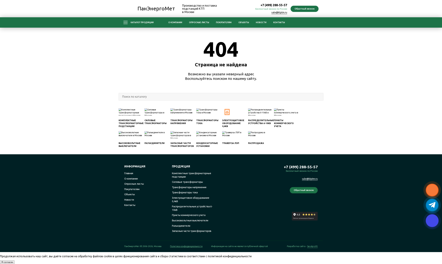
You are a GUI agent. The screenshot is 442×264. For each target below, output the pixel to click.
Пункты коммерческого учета (284, 123)
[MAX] (231, 9)
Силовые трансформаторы (187, 182)
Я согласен (7, 262)
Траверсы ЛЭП (230, 143)
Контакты (279, 22)
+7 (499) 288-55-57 (274, 5)
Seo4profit (312, 246)
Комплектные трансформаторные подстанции (131, 123)
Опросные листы (199, 22)
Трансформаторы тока (185, 192)
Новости (261, 22)
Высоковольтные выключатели (190, 220)
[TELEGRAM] (239, 9)
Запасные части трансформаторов (191, 231)
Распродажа (256, 143)
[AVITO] (315, 203)
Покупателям (224, 22)
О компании (175, 22)
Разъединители (155, 143)
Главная (128, 173)
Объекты (243, 22)
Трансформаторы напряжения (189, 187)
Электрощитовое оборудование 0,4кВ (233, 123)
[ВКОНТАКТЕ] (246, 9)
